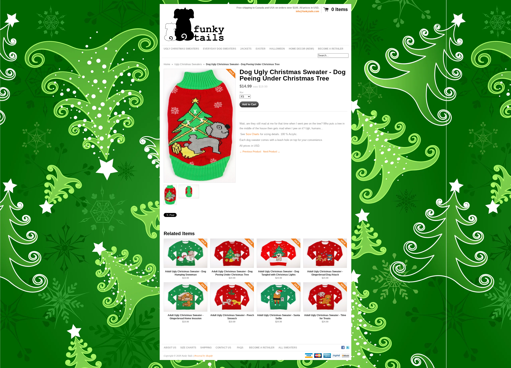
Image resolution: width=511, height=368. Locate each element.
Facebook (343, 346)
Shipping (206, 347)
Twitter (347, 346)
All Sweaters (287, 347)
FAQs (240, 347)
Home (167, 64)
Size (241, 92)
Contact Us (223, 347)
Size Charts (188, 347)
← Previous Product (250, 151)
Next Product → (271, 151)
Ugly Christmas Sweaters (188, 64)
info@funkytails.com (307, 11)
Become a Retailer (261, 347)
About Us (170, 347)
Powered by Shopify (203, 355)
